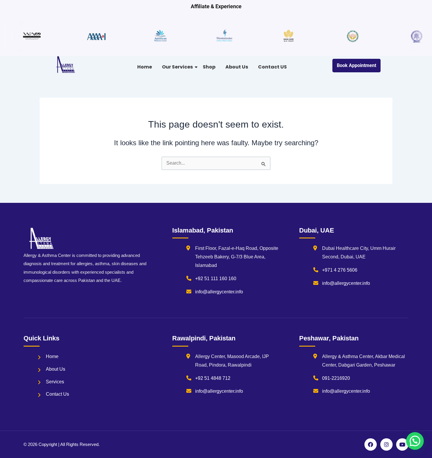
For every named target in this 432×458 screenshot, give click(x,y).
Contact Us (57, 394)
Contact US (272, 66)
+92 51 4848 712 (212, 378)
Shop (209, 66)
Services (55, 381)
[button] (415, 441)
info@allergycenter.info (219, 291)
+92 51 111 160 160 (215, 278)
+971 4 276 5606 (339, 270)
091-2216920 (336, 378)
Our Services (177, 66)
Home (144, 66)
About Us (236, 66)
